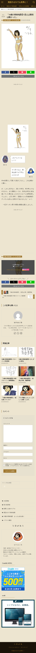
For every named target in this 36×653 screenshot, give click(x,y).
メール (5, 451)
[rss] (20, 526)
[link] (15, 333)
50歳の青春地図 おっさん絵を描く (12, 20)
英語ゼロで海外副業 (9, 512)
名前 (5, 445)
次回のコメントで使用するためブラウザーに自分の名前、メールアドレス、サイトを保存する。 (18, 465)
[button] (5, 72)
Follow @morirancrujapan (14, 269)
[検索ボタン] (34, 2)
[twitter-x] (18, 333)
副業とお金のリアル (9, 508)
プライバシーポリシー (14, 647)
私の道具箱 (7, 504)
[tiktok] (18, 526)
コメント (6, 423)
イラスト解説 (7, 520)
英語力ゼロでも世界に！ (18, 2)
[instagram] (21, 333)
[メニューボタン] (2, 2)
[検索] (5, 486)
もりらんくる (18, 322)
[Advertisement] (18, 103)
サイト (5, 458)
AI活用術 (6, 501)
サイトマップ (24, 647)
